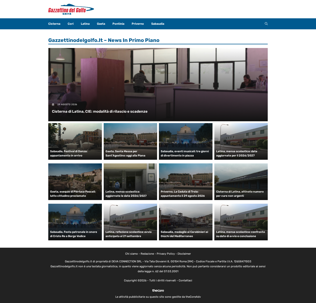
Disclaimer (184, 253)
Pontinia (118, 23)
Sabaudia (157, 23)
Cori (71, 23)
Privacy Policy (166, 253)
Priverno (138, 23)
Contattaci (185, 280)
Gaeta (101, 23)
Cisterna (54, 23)
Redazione (147, 253)
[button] (266, 23)
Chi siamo (131, 253)
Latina (85, 23)
